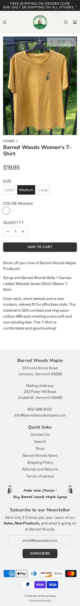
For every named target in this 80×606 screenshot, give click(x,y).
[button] (51, 42)
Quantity (13, 222)
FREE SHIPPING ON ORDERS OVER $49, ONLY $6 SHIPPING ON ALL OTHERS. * (40, 5)
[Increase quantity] (22, 231)
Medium (26, 190)
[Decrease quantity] (7, 231)
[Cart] (74, 22)
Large (44, 190)
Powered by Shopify (40, 600)
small (9, 190)
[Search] (65, 22)
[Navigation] (4, 22)
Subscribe (40, 553)
